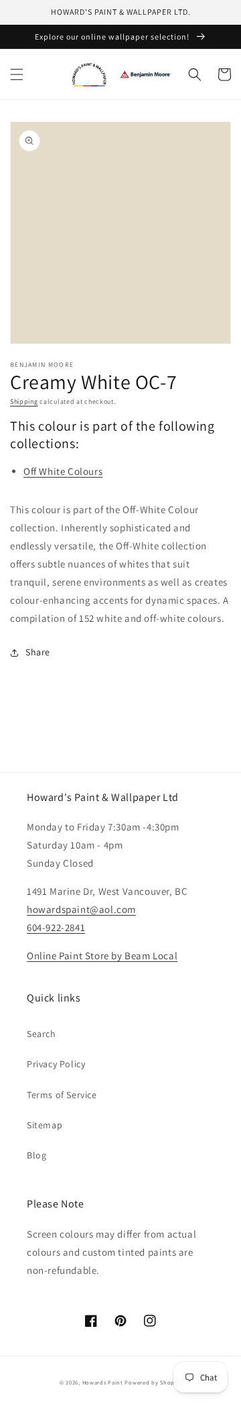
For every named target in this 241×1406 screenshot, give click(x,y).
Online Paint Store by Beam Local (102, 955)
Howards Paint (102, 1382)
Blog (36, 1155)
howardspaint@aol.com (81, 909)
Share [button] (37, 652)
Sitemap (44, 1125)
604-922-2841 (56, 927)
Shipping (24, 401)
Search (41, 1034)
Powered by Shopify (153, 1382)
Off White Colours (62, 471)
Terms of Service (62, 1095)
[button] (16, 74)
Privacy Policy (56, 1064)
